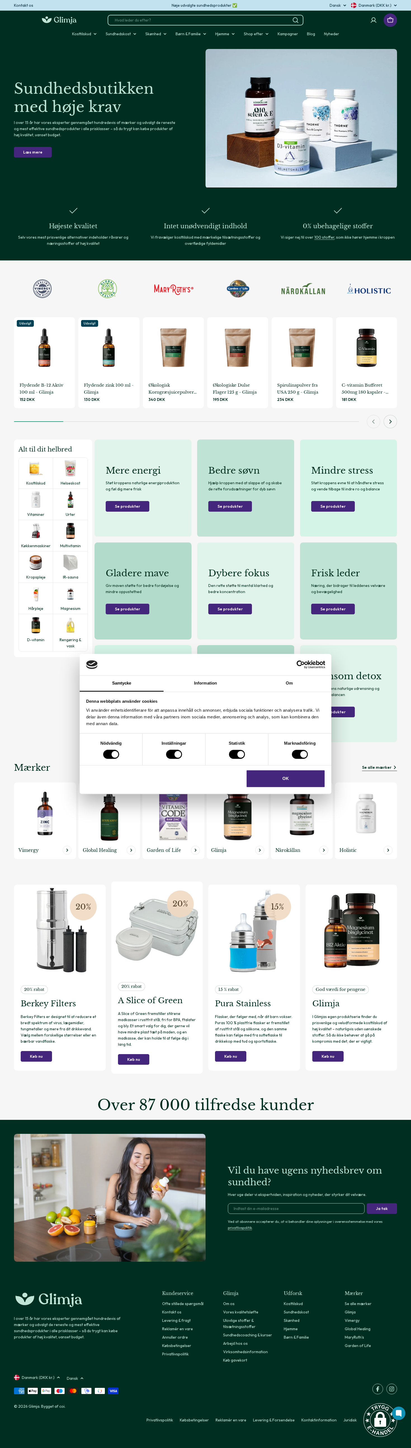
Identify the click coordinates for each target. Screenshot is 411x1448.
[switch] (174, 754)
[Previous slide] (373, 421)
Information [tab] (205, 683)
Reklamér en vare (231, 1420)
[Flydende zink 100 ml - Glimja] (108, 347)
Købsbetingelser (194, 1420)
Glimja (34, 1406)
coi (62, 1406)
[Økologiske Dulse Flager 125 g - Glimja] (237, 347)
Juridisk (350, 1420)
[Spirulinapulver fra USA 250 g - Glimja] (301, 347)
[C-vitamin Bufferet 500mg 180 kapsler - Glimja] (366, 347)
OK (285, 778)
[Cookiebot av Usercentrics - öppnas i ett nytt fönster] (300, 664)
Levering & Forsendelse (274, 1420)
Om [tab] (289, 683)
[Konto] (373, 20)
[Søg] (295, 20)
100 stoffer (324, 237)
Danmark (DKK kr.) (375, 5)
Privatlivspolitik (160, 1420)
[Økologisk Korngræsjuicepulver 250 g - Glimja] (173, 347)
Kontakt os (23, 5)
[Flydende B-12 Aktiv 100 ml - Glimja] (44, 347)
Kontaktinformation (319, 1420)
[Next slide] (390, 421)
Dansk (335, 5)
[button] (380, 1420)
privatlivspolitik (240, 1227)
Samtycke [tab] (121, 683)
